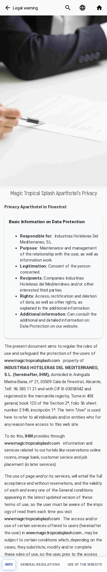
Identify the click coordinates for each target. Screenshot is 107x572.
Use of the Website (84, 565)
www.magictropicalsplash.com (32, 360)
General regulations (40, 565)
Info (9, 565)
